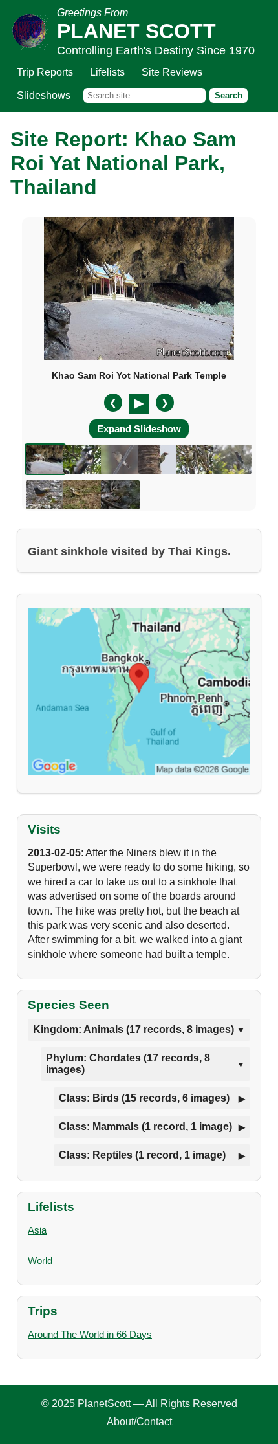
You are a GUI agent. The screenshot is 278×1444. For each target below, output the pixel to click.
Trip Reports (45, 72)
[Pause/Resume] (139, 404)
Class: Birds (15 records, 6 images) (144, 1098)
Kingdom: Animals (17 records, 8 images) (133, 1029)
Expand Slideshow (139, 428)
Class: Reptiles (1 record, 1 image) (142, 1155)
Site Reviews (172, 72)
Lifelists (107, 72)
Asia (37, 1230)
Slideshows (43, 95)
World (40, 1260)
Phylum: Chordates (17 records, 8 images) (128, 1063)
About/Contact (139, 1421)
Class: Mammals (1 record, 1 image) (145, 1126)
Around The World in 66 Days (90, 1334)
